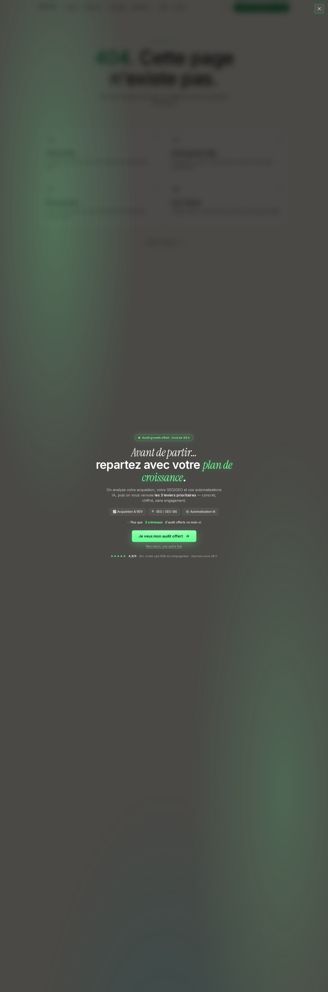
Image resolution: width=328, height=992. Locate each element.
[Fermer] (319, 8)
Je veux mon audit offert (161, 536)
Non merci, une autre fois (164, 546)
